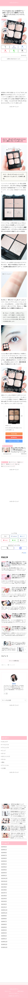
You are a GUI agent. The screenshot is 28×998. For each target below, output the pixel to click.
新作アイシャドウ (11, 464)
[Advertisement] (14, 76)
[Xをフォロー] (7, 548)
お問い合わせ (20, 991)
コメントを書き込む (14, 660)
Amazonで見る (14, 433)
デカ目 (18, 464)
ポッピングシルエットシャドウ (9, 466)
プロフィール (8, 991)
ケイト (4, 464)
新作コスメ (21, 462)
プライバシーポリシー (14, 993)
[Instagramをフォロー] (20, 548)
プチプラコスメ (13, 462)
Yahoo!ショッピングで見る (14, 441)
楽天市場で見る (14, 437)
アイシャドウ (5, 462)
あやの (14, 683)
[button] (22, 51)
